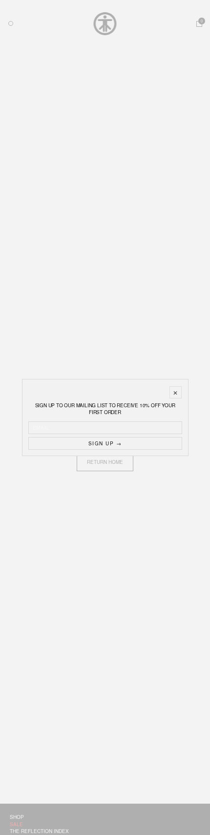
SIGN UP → (105, 443)
